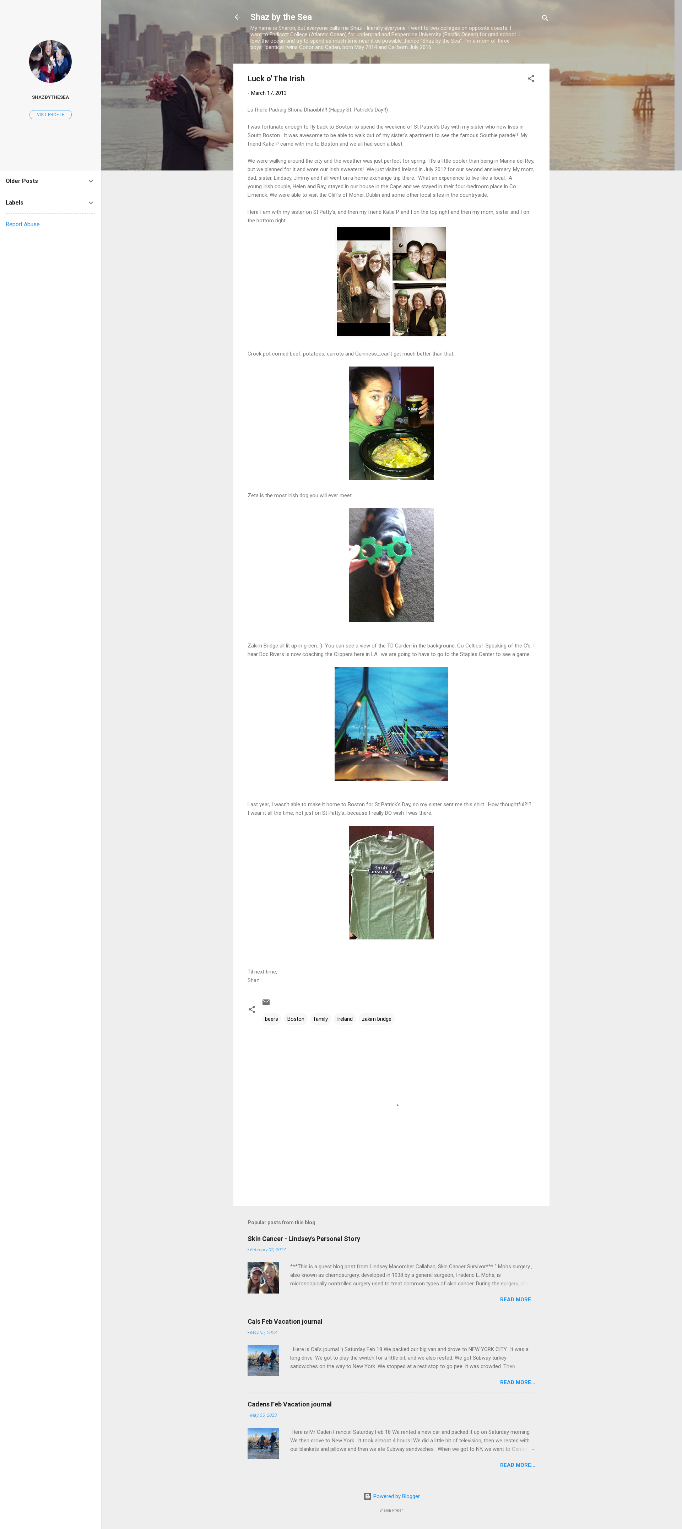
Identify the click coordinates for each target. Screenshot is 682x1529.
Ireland (345, 1019)
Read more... (517, 1299)
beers (271, 1019)
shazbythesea (50, 97)
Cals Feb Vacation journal (285, 1321)
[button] (531, 79)
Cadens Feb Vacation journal (290, 1404)
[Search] (545, 19)
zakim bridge (376, 1019)
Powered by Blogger (396, 1496)
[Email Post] (266, 1005)
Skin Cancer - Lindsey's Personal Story (304, 1238)
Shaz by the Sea (281, 17)
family (321, 1019)
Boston (295, 1019)
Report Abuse (23, 224)
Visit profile (50, 114)
